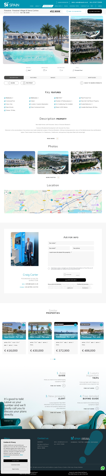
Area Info (58, 6)
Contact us (85, 6)
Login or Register (63, 2)
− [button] (6, 194)
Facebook (74, 442)
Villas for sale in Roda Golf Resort (28, 474)
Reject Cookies (15, 469)
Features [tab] (33, 77)
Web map (70, 467)
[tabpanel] (14, 340)
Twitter (80, 442)
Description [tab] (14, 77)
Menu (100, 6)
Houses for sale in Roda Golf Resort (78, 472)
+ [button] (6, 192)
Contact (8, 421)
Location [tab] (72, 77)
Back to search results (93, 83)
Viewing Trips (74, 6)
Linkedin (87, 442)
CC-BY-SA (99, 212)
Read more (51, 138)
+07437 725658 (96, 2)
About (37, 6)
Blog (66, 6)
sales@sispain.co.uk (80, 2)
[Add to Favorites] (23, 324)
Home (32, 6)
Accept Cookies (15, 460)
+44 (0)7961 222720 (29, 287)
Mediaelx (80, 467)
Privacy (60, 467)
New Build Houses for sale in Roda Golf (78, 474)
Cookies (65, 467)
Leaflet (79, 212)
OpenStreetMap (89, 212)
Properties (48, 6)
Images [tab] (53, 77)
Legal (55, 467)
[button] (11, 83)
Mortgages (92, 77)
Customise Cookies (15, 464)
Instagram (94, 442)
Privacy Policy (87, 268)
